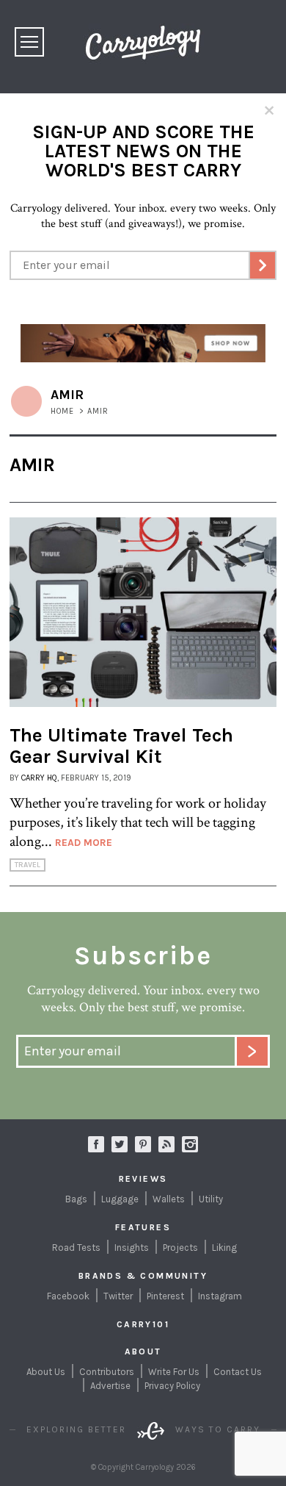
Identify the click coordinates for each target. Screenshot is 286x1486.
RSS (166, 1144)
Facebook (68, 1296)
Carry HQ (39, 778)
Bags (76, 1199)
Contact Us (237, 1371)
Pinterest (165, 1296)
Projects (180, 1247)
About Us (45, 1371)
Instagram (190, 1144)
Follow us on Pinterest (143, 1144)
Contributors (106, 1371)
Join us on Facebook (96, 1144)
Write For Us (173, 1371)
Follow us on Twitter (119, 1144)
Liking (224, 1247)
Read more (83, 842)
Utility (211, 1199)
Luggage (120, 1199)
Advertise (110, 1385)
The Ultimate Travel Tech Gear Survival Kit (121, 746)
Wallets (169, 1199)
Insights (131, 1247)
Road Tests (76, 1247)
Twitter (118, 1296)
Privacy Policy (172, 1385)
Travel (27, 865)
